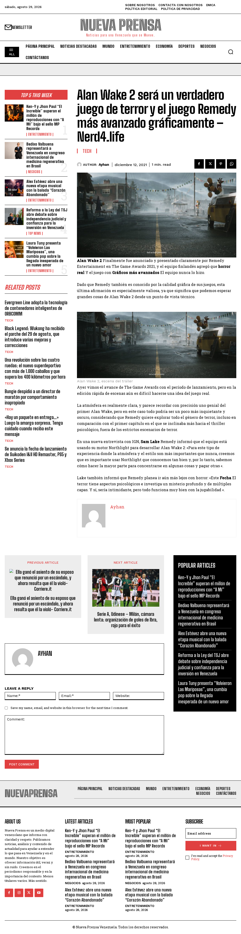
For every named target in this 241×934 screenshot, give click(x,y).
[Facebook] (199, 164)
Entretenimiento (40, 134)
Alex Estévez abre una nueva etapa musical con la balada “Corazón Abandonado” (45, 188)
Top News (34, 233)
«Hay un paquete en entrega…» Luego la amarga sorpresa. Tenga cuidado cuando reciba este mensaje (34, 425)
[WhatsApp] (231, 164)
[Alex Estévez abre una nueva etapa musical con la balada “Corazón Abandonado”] (14, 187)
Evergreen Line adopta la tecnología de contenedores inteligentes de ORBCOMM (36, 308)
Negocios (34, 172)
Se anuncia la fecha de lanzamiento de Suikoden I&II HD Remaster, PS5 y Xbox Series (36, 454)
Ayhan (104, 164)
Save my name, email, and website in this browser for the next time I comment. (69, 708)
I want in (208, 845)
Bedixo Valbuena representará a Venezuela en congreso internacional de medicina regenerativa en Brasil (45, 155)
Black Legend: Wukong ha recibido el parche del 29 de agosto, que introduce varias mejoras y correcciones (34, 336)
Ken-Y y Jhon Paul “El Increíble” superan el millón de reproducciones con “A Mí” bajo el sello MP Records (45, 117)
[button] (230, 51)
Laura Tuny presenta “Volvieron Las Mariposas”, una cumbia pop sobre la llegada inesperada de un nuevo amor (44, 254)
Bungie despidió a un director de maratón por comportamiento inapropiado (32, 396)
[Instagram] (19, 893)
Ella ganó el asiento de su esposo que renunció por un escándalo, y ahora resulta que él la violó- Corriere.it (43, 603)
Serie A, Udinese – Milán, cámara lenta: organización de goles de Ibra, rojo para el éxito (125, 619)
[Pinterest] (220, 164)
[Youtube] (39, 893)
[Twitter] (210, 164)
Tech (9, 320)
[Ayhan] (80, 164)
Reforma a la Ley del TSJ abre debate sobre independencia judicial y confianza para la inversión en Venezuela (46, 218)
